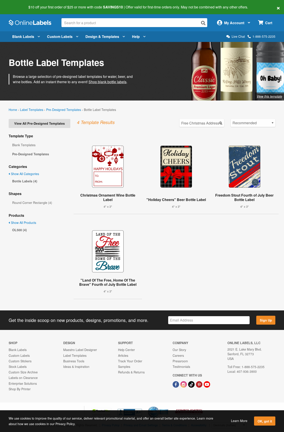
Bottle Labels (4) (24, 181)
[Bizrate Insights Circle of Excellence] (167, 406)
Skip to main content (16, 4)
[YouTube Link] (207, 384)
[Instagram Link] (184, 384)
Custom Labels (60, 36)
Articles (123, 355)
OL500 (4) (19, 230)
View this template (269, 96)
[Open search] (203, 23)
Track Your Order (130, 361)
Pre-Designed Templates (63, 109)
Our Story (179, 349)
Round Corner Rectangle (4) (32, 202)
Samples (124, 366)
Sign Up (266, 320)
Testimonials (181, 366)
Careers (178, 355)
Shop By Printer (20, 389)
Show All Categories (24, 174)
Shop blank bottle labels (107, 81)
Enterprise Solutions (23, 383)
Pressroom (180, 361)
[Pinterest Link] (199, 384)
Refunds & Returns (131, 372)
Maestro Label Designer (80, 349)
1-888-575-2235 (263, 36)
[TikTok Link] (191, 384)
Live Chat (238, 36)
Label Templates (31, 109)
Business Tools (73, 361)
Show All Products (23, 222)
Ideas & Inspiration (76, 366)
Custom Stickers (20, 361)
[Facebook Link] (176, 384)
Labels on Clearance (23, 377)
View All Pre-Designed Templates (39, 123)
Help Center (126, 349)
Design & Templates (102, 36)
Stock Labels (18, 366)
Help (136, 36)
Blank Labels (23, 36)
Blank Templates (24, 145)
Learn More (239, 420)
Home (13, 109)
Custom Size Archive (23, 372)
